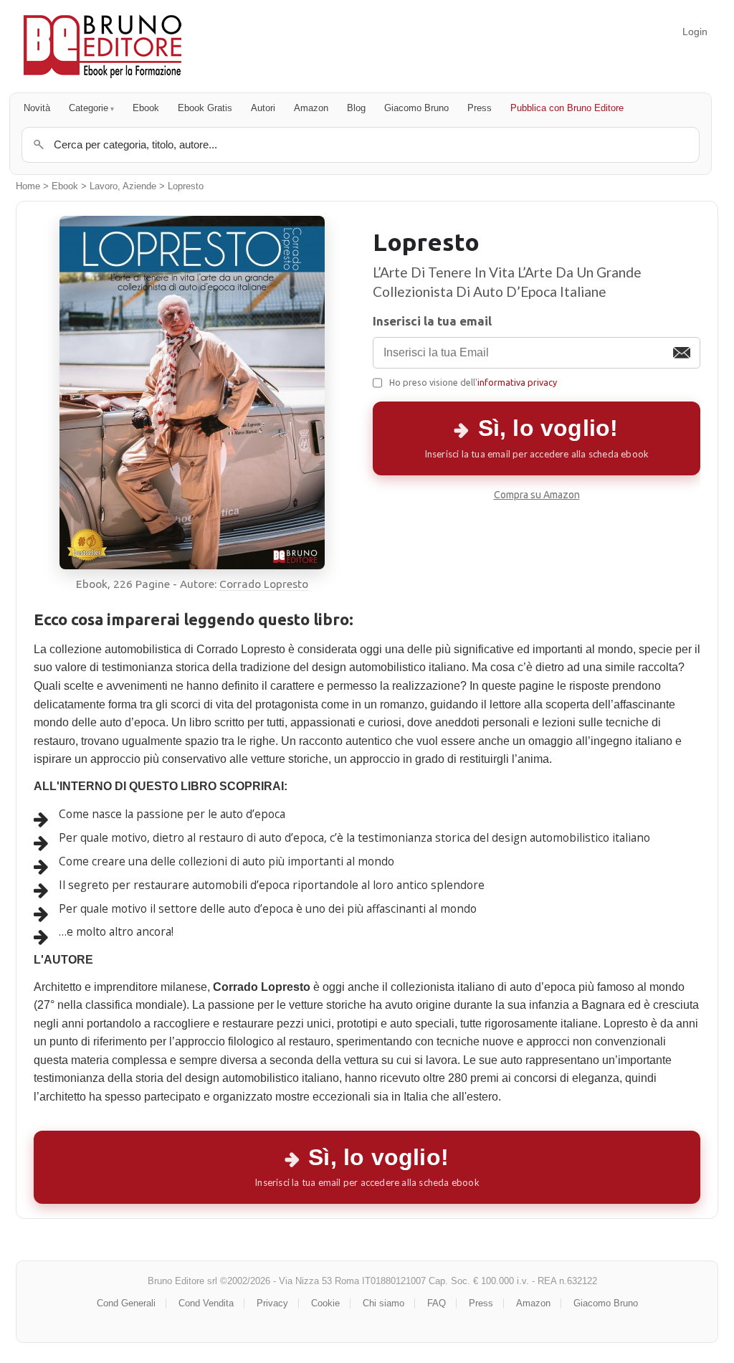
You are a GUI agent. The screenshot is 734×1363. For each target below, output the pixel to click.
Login (694, 31)
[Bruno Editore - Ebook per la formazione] (102, 46)
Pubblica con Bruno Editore (567, 108)
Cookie (325, 1303)
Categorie (88, 108)
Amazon (311, 108)
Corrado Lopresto (263, 584)
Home (28, 186)
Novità (37, 108)
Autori (263, 108)
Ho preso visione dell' (473, 382)
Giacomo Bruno (416, 108)
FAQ (436, 1303)
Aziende (139, 186)
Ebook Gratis (205, 108)
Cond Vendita (206, 1303)
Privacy (272, 1303)
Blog (356, 108)
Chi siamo (383, 1303)
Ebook (146, 108)
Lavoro (104, 186)
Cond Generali (126, 1303)
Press (479, 108)
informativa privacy (517, 382)
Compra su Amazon (537, 494)
